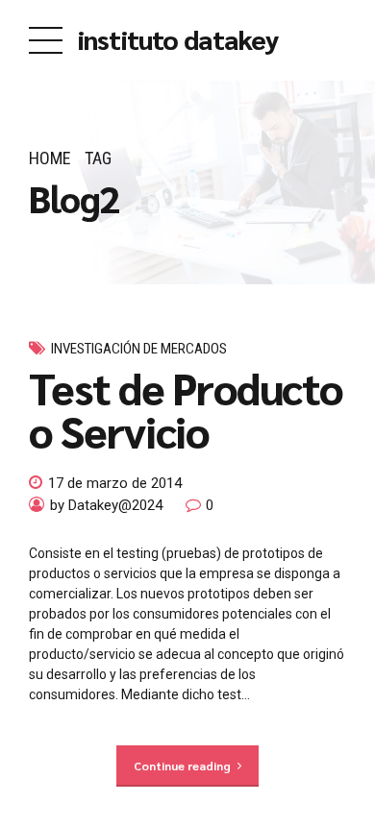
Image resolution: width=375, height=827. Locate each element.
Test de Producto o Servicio (185, 408)
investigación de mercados (139, 348)
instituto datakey (178, 38)
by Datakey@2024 (106, 505)
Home (50, 158)
